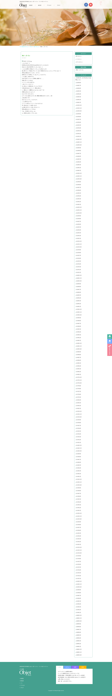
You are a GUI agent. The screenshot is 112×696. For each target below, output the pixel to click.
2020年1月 (78, 306)
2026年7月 (78, 85)
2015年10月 (79, 417)
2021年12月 (79, 241)
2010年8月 (78, 592)
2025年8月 (78, 116)
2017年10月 (79, 383)
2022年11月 (79, 210)
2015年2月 (78, 439)
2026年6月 (78, 88)
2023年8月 (78, 184)
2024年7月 (78, 153)
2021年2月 (78, 269)
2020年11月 (79, 278)
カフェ (67, 667)
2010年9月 (78, 589)
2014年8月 (78, 456)
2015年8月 (78, 422)
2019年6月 (78, 326)
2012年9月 (78, 521)
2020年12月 (79, 275)
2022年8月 (78, 218)
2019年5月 (78, 329)
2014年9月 (78, 453)
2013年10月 (79, 485)
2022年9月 (78, 215)
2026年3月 (78, 96)
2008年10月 (79, 655)
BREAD (109, 350)
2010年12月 (79, 581)
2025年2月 (78, 133)
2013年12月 (79, 479)
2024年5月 (78, 159)
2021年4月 (78, 264)
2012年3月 (78, 538)
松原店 (109, 338)
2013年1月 (78, 510)
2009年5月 (78, 635)
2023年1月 (78, 204)
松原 (75, 667)
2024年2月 (78, 167)
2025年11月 (79, 108)
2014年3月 (78, 470)
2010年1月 (78, 612)
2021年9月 (78, 249)
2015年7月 (78, 425)
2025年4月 (78, 128)
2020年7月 (78, 289)
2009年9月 (78, 623)
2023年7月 (78, 187)
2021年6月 (78, 258)
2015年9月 (78, 419)
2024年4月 (78, 162)
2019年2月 (78, 337)
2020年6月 (78, 292)
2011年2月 (78, 575)
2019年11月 (79, 312)
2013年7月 (78, 493)
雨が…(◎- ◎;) (79, 69)
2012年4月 (78, 536)
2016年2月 (78, 405)
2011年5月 (78, 567)
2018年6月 (78, 360)
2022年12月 (79, 207)
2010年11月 (79, 584)
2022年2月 (78, 235)
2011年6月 (78, 564)
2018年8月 (78, 354)
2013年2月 (78, 507)
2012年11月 (79, 516)
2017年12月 (79, 377)
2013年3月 (78, 504)
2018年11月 (79, 346)
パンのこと (79, 59)
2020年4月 (78, 298)
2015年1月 (78, 442)
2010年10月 (79, 587)
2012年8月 (78, 524)
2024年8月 (78, 150)
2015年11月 (79, 414)
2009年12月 (79, 615)
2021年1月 (78, 272)
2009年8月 (78, 626)
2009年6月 (78, 632)
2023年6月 (78, 190)
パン (21, 683)
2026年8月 (78, 82)
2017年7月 (78, 391)
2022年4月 (78, 230)
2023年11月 (79, 176)
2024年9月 (78, 147)
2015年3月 (78, 436)
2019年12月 (79, 309)
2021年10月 (79, 247)
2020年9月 (78, 283)
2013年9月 (78, 487)
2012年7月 (78, 527)
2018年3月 (78, 368)
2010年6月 (78, 598)
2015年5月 (78, 431)
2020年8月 (78, 286)
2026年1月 (78, 102)
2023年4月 (78, 196)
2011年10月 (79, 553)
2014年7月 (78, 459)
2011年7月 (78, 561)
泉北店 (109, 342)
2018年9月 (78, 351)
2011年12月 (79, 547)
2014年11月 (79, 448)
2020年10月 (79, 281)
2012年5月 (78, 533)
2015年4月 (78, 434)
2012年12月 (79, 513)
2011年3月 (78, 572)
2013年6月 (78, 496)
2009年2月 (78, 643)
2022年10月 (79, 213)
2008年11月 (79, 652)
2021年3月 (78, 266)
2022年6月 (78, 224)
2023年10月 (79, 179)
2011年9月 (78, 555)
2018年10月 (79, 349)
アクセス (49, 5)
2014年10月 (79, 451)
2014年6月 (78, 462)
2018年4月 (78, 366)
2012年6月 (78, 530)
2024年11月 (79, 142)
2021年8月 (78, 252)
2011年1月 (78, 578)
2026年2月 (78, 99)
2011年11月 (79, 550)
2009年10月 (79, 621)
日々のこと (79, 56)
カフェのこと (79, 62)
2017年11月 (79, 380)
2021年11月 (79, 244)
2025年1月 (78, 136)
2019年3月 (78, 334)
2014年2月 (78, 473)
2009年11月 (79, 618)
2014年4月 (78, 468)
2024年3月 (78, 164)
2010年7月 (78, 595)
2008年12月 (79, 649)
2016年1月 (78, 408)
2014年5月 (78, 465)
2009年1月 (78, 646)
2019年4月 (78, 332)
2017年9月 (78, 385)
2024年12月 (79, 139)
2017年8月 (78, 388)
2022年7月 (78, 221)
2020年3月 (78, 300)
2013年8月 (78, 490)
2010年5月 (78, 601)
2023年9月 (78, 181)
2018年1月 (78, 374)
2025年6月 (78, 122)
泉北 (83, 667)
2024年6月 (78, 156)
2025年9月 (78, 113)
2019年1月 (78, 340)
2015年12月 (79, 411)
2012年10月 (79, 519)
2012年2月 (78, 541)
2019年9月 (78, 317)
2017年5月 (78, 397)
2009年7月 (78, 629)
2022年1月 (78, 238)
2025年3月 (78, 130)
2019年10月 (79, 315)
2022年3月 (78, 232)
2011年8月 (78, 558)
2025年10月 (79, 111)
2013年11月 (79, 482)
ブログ (58, 5)
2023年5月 (78, 193)
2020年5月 (78, 295)
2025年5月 (78, 125)
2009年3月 (78, 640)
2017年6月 (78, 394)
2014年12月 (79, 445)
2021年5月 (78, 261)
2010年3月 (78, 606)
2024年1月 (78, 170)
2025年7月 (78, 119)
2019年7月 (78, 323)
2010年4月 (78, 604)
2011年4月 (78, 570)
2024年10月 (79, 145)
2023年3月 (78, 198)
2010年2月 (78, 609)
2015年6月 (78, 428)
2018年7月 (78, 357)
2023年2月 (78, 201)
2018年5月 (78, 363)
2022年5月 (78, 227)
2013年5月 (78, 499)
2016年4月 (78, 400)
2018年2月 (78, 371)
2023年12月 (79, 173)
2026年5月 (78, 91)
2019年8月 (78, 320)
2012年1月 (78, 544)
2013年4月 (78, 502)
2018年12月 (79, 343)
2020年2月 (78, 303)
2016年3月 (78, 402)
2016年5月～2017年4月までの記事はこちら (83, 78)
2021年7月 (78, 255)
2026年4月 (78, 94)
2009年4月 (78, 638)
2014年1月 (78, 476)
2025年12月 (79, 105)
